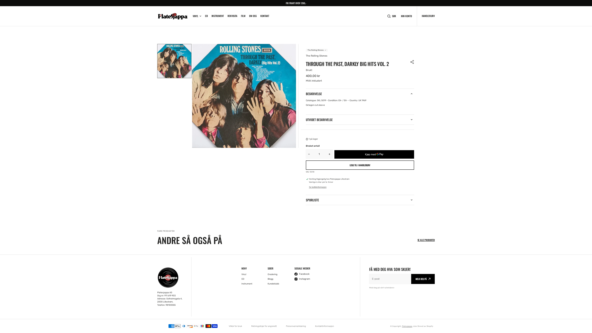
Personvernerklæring (296, 326)
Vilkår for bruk (235, 326)
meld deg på (421, 279)
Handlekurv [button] (428, 16)
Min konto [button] (406, 16)
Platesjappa (407, 326)
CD (206, 16)
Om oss (253, 16)
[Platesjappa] (172, 16)
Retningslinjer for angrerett (264, 326)
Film (243, 16)
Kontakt (264, 16)
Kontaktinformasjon (324, 326)
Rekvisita (232, 16)
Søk (394, 16)
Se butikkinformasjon (318, 187)
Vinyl (195, 16)
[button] (412, 62)
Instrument (218, 16)
